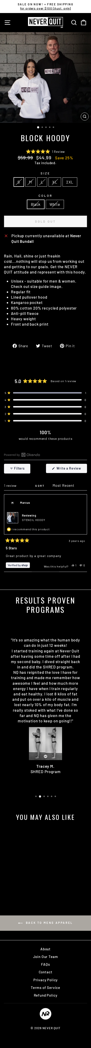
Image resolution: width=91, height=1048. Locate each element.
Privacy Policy (45, 980)
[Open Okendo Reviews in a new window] (22, 454)
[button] (45, 151)
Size (45, 173)
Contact (45, 972)
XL (54, 182)
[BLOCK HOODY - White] (22, 888)
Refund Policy (45, 995)
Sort (40, 485)
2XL (70, 182)
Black (35, 204)
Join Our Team (45, 957)
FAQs (45, 964)
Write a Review (71, 469)
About (45, 949)
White (54, 204)
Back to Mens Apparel (48, 922)
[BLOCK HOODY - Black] (17, 888)
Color (45, 195)
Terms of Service (45, 987)
